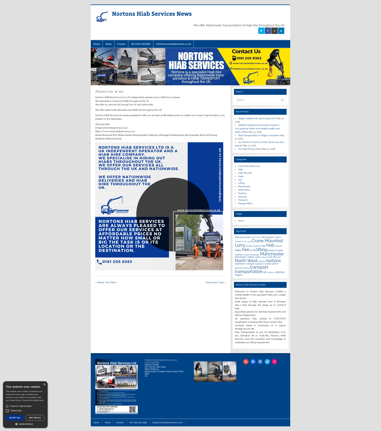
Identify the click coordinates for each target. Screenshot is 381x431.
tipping (246, 268)
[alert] (25, 404)
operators (259, 264)
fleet (263, 246)
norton (261, 261)
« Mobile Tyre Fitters (105, 282)
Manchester (244, 186)
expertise (257, 246)
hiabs (120, 91)
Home (96, 44)
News (108, 44)
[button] (25, 424)
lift (254, 250)
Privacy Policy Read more (33, 400)
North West (244, 190)
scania (267, 264)
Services (242, 196)
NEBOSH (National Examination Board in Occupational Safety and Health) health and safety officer (257, 128)
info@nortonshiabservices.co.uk (173, 44)
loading (238, 254)
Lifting (241, 183)
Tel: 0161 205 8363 (140, 44)
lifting (261, 249)
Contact (121, 44)
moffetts (257, 257)
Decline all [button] (35, 417)
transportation (249, 271)
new (279, 257)
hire (240, 179)
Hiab (240, 169)
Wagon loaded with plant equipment (257, 118)
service (274, 264)
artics (258, 237)
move (264, 257)
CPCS (244, 241)
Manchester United (244, 257)
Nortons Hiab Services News (152, 13)
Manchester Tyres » (216, 282)
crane (249, 241)
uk (265, 272)
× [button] (44, 384)
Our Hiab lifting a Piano (249, 149)
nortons (273, 260)
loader (280, 250)
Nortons (242, 193)
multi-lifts (272, 257)
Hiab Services (245, 173)
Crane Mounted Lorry (249, 166)
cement (238, 242)
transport (259, 267)
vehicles (280, 272)
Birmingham (268, 237)
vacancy (270, 272)
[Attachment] (159, 269)
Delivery (249, 246)
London (246, 255)
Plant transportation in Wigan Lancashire (258, 135)
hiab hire (278, 246)
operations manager (244, 264)
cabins (278, 237)
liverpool (272, 250)
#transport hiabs (243, 237)
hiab (270, 245)
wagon (238, 274)
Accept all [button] (15, 417)
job (251, 250)
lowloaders (255, 255)
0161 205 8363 (152, 362)
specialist (239, 268)
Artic (254, 237)
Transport (243, 200)
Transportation (245, 203)
